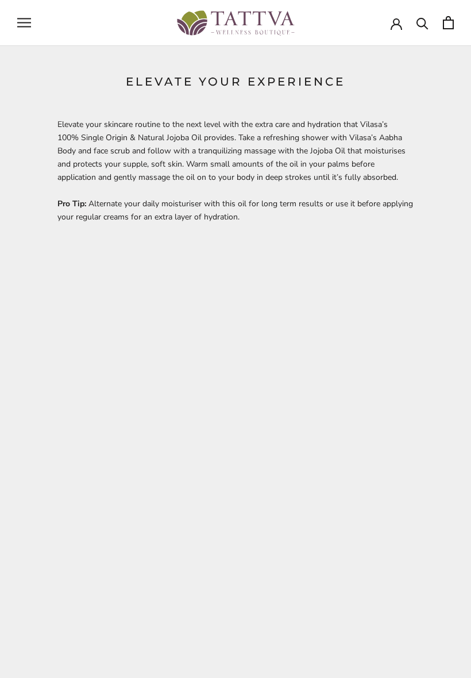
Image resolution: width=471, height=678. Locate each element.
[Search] (422, 23)
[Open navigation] (24, 23)
